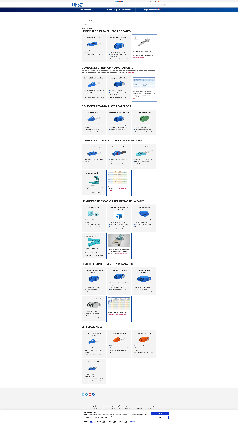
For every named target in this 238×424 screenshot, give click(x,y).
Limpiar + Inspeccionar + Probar (106, 407)
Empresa (84, 403)
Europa (149, 408)
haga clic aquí (131, 72)
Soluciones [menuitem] (113, 5)
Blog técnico (94, 408)
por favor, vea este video (148, 53)
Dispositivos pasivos (106, 409)
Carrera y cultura (95, 405)
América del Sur (151, 406)
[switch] (103, 422)
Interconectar (87, 16)
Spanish (160, 1)
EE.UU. (150, 405)
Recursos (139, 403)
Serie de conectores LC (89, 20)
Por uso (85, 24)
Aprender (127, 403)
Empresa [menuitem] (88, 5)
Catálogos (139, 405)
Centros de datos (116, 406)
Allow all (160, 413)
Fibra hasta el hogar (116, 405)
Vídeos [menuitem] (147, 5)
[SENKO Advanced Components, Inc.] (77, 4)
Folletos (138, 406)
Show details (132, 421)
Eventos (83, 409)
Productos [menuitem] (100, 5)
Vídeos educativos (129, 406)
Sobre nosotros (85, 405)
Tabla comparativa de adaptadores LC (117, 314)
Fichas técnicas (140, 408)
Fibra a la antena (116, 408)
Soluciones (114, 403)
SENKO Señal (95, 406)
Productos (104, 403)
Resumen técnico (128, 408)
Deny (160, 417)
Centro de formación (129, 405)
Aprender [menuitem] (124, 5)
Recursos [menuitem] (136, 5)
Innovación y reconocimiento (85, 407)
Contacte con (153, 1)
